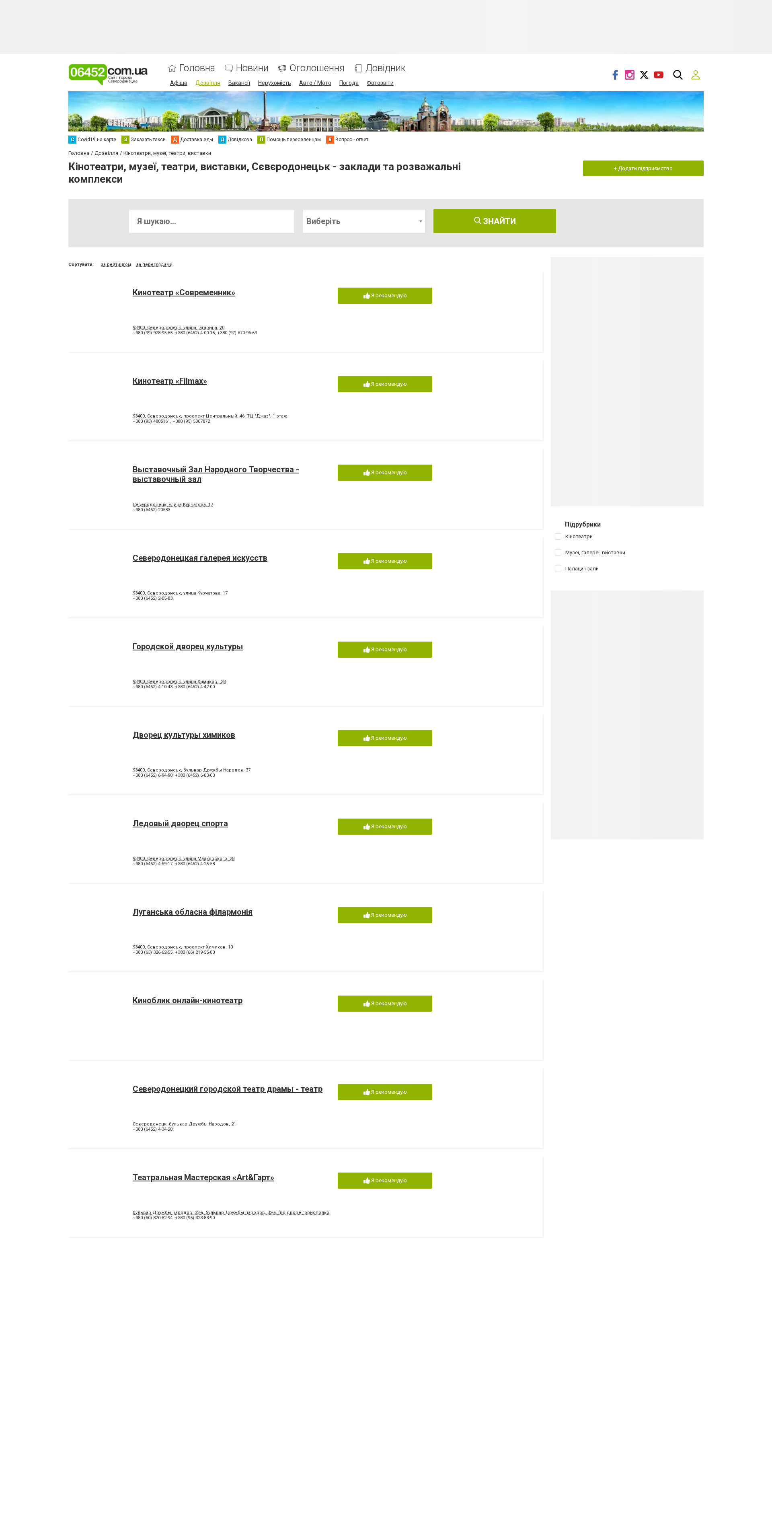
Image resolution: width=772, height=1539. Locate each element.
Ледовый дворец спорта (180, 823)
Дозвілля (207, 83)
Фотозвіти (380, 83)
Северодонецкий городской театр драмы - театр (227, 1089)
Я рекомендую (388, 295)
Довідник (385, 68)
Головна (197, 68)
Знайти (498, 221)
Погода (349, 83)
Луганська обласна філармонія (193, 912)
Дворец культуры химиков (184, 735)
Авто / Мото (315, 83)
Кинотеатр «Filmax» (170, 381)
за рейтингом (116, 264)
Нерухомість (274, 83)
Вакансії (239, 83)
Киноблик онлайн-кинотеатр (187, 1000)
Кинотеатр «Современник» (184, 292)
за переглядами (154, 264)
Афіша (178, 83)
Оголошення (317, 68)
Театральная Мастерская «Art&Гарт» (203, 1177)
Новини (252, 68)
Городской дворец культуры (188, 646)
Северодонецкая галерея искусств (200, 558)
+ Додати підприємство (643, 168)
